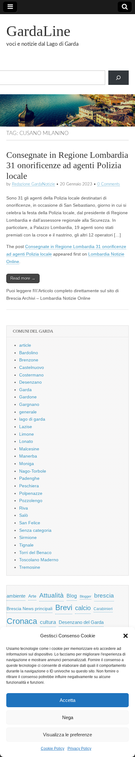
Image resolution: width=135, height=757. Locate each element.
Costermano (31, 374)
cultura (48, 622)
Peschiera (29, 485)
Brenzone (28, 359)
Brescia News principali (29, 608)
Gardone (28, 396)
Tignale (26, 544)
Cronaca (22, 621)
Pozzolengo (30, 500)
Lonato (26, 441)
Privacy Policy (79, 748)
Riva (23, 508)
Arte (32, 596)
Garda (25, 389)
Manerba (28, 456)
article (25, 345)
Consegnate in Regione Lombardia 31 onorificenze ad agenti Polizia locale (67, 165)
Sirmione (28, 537)
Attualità (51, 595)
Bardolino (28, 352)
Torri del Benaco (35, 552)
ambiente (16, 596)
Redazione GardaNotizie (33, 184)
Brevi (63, 607)
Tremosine (29, 567)
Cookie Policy (52, 748)
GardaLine (38, 31)
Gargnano (29, 404)
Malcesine (29, 448)
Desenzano (30, 382)
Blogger (85, 596)
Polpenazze (30, 493)
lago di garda (32, 419)
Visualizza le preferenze (67, 734)
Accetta (67, 700)
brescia (104, 595)
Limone (26, 434)
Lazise (25, 426)
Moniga (26, 463)
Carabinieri (103, 609)
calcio (83, 607)
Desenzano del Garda (81, 622)
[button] (125, 636)
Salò (23, 515)
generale (28, 411)
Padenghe (29, 478)
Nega (67, 717)
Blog (72, 596)
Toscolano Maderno (38, 559)
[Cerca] (118, 77)
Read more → (22, 278)
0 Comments (108, 184)
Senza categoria (35, 530)
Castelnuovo (31, 367)
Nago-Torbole (32, 471)
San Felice (29, 522)
